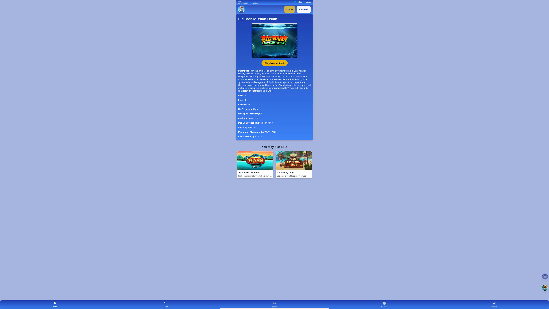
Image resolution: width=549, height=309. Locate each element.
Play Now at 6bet (274, 63)
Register (304, 9)
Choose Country (304, 2)
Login (289, 9)
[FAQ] (545, 276)
